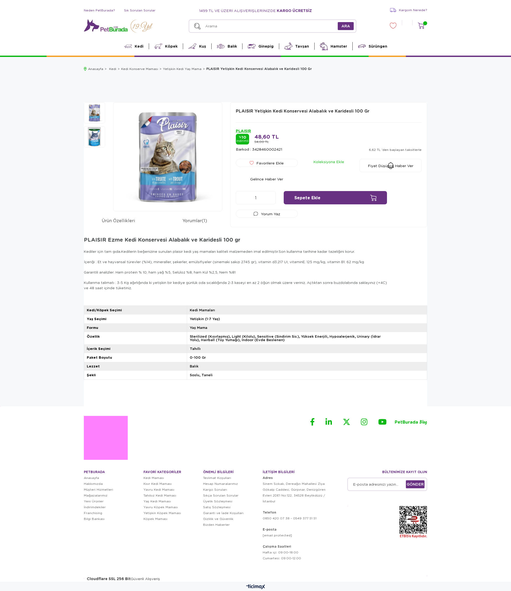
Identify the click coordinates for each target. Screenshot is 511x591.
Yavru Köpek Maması (160, 507)
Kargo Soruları (215, 489)
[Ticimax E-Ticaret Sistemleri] (255, 587)
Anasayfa (91, 478)
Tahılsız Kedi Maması (159, 495)
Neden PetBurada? (99, 10)
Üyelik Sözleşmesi (217, 501)
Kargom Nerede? (413, 10)
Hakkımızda (93, 484)
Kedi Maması (153, 478)
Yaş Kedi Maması (157, 501)
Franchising (93, 513)
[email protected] (277, 535)
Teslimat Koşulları (217, 478)
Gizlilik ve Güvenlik (218, 519)
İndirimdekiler (95, 507)
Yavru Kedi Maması (158, 489)
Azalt (242, 197)
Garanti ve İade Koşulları (223, 513)
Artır (269, 197)
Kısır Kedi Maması (157, 484)
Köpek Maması (155, 519)
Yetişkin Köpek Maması (162, 513)
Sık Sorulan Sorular (139, 10)
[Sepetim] (421, 26)
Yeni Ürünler (94, 501)
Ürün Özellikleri (118, 220)
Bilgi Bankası (94, 519)
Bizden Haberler (216, 525)
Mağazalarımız (96, 495)
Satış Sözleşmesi (216, 507)
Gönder (415, 484)
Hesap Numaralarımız (220, 484)
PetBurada (411, 422)
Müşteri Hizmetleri (98, 489)
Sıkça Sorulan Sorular (220, 495)
